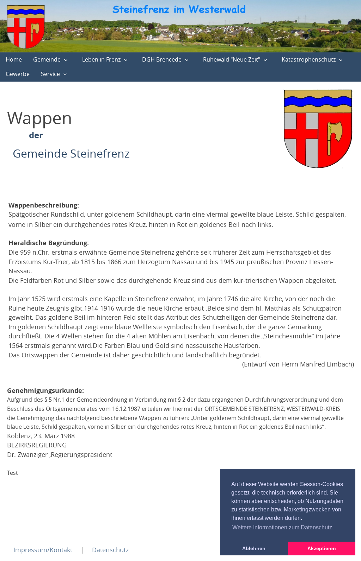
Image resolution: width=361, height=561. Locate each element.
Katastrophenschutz (309, 59)
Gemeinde (47, 59)
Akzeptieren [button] (321, 548)
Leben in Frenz (101, 59)
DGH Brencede (162, 59)
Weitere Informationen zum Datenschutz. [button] (283, 527)
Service (50, 74)
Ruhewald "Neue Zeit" (231, 59)
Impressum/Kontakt (42, 550)
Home (14, 59)
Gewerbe (18, 74)
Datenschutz (110, 550)
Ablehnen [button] (253, 548)
